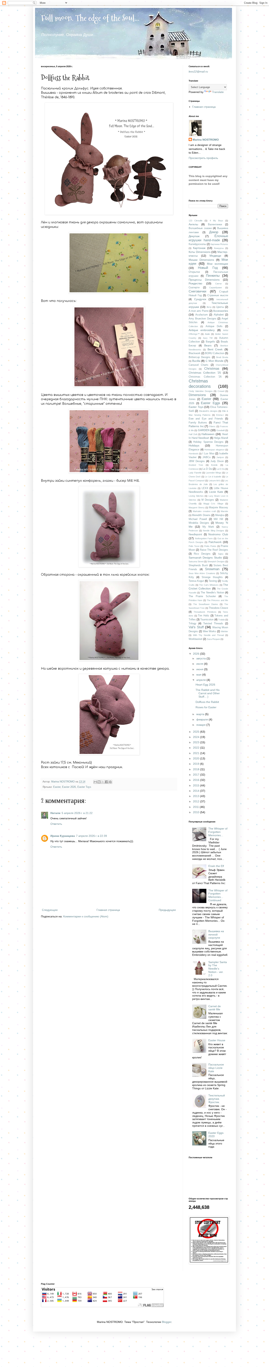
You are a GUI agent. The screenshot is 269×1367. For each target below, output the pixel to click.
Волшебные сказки (200, 228)
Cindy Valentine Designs (201, 391)
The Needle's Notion (212, 592)
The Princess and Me (217, 600)
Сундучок (200, 299)
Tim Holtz (203, 615)
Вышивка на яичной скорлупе (216, 934)
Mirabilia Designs (199, 523)
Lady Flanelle (195, 472)
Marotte (224, 511)
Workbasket (195, 639)
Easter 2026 (69, 787)
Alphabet (219, 314)
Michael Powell (198, 519)
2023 (196, 742)
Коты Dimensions (200, 251)
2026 (196, 653)
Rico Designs (202, 553)
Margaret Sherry (197, 507)
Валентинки (215, 224)
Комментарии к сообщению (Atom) (85, 916)
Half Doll (193, 434)
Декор (213, 232)
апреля (201, 679)
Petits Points (210, 546)
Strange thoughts (212, 577)
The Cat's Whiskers (209, 585)
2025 (196, 731)
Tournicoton (206, 619)
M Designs (207, 499)
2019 (196, 763)
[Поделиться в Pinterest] (110, 782)
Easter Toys (84, 787)
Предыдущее (167, 909)
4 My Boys (216, 220)
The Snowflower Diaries (205, 604)
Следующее (50, 909)
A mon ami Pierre (199, 311)
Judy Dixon (217, 461)
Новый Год (208, 268)
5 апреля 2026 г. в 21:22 (77, 813)
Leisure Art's (215, 480)
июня (200, 669)
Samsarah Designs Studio (205, 557)
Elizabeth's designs (208, 411)
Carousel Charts (198, 365)
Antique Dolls (214, 326)
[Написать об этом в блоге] (99, 782)
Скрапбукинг (215, 287)
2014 (196, 790)
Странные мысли (217, 295)
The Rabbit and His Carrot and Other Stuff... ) (208, 693)
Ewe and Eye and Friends (206, 418)
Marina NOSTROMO (206, 139)
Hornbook (193, 453)
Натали (55, 813)
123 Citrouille (195, 220)
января (201, 724)
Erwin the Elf (216, 866)
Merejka (219, 515)
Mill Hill (218, 519)
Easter (56, 787)
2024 (196, 737)
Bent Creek (215, 349)
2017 (196, 774)
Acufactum (201, 314)
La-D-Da (220, 469)
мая (199, 674)
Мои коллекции (217, 263)
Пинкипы (213, 275)
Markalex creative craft (204, 511)
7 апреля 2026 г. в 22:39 (91, 835)
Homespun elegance (214, 449)
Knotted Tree (196, 465)
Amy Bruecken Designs (202, 318)
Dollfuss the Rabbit (207, 701)
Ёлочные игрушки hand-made (208, 238)
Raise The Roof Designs (214, 549)
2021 (196, 753)
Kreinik (214, 465)
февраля (202, 719)
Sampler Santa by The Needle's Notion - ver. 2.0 (217, 969)
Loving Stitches (196, 496)
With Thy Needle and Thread (208, 635)
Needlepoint (195, 534)
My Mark (208, 526)
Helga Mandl (221, 438)
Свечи (218, 283)
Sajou (220, 554)
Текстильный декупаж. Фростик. (216, 1099)
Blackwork (194, 353)
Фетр (209, 307)
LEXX (205, 488)
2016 (196, 779)
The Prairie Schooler (202, 596)
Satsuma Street (196, 561)
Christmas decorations (200, 384)
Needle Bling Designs (213, 530)
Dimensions (197, 395)
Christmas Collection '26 (205, 376)
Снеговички (197, 291)
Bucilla (196, 360)
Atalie (207, 334)
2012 (196, 801)
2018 (196, 769)
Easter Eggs (210, 403)
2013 (196, 796)
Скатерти (194, 287)
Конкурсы (219, 248)
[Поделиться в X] (103, 782)
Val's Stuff (196, 627)
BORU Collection (214, 353)
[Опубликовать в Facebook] (107, 782)
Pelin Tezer (194, 546)
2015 (196, 785)
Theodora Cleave (218, 608)
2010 (196, 812)
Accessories (220, 310)
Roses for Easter (206, 707)
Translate (218, 92)
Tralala (221, 619)
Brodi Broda (222, 357)
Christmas (211, 368)
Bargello (210, 341)
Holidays (194, 445)
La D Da (207, 469)
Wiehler (224, 631)
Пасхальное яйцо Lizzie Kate (216, 1068)
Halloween (207, 434)
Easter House (216, 1040)
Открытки (194, 272)
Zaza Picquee (213, 639)
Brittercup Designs (199, 357)
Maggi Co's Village (213, 503)
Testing (213, 581)
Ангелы (193, 224)
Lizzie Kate (216, 491)
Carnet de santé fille (214, 1008)
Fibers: (212, 426)
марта (200, 714)
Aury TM (208, 338)
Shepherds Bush (198, 565)
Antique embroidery (202, 330)
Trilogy (192, 623)
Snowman (212, 569)
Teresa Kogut (196, 581)
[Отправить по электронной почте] (95, 782)
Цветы (220, 307)
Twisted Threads (213, 623)
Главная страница (108, 909)
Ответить (56, 823)
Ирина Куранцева (62, 835)
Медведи (215, 255)
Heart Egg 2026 (205, 684)
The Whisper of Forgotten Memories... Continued (217, 895)
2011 (196, 806)
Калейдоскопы (197, 244)
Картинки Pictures (219, 244)
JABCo (206, 457)
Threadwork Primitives (205, 612)
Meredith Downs (201, 515)
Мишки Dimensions (201, 259)
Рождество (195, 283)
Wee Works (209, 631)
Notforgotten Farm (204, 538)
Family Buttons (198, 422)
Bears (207, 345)
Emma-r (220, 415)
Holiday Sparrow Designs (208, 442)
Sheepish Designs (216, 561)
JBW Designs (197, 461)
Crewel (221, 391)
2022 (196, 747)
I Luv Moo (208, 453)
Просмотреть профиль (203, 158)
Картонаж (199, 248)
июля (200, 663)
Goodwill (220, 430)
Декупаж (194, 236)
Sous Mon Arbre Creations (202, 573)
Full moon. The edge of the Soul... (90, 18)
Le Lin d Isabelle (213, 476)
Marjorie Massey (218, 507)
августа (201, 658)
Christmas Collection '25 (205, 372)
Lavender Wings (214, 472)
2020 (196, 758)
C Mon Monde (215, 360)
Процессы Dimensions (204, 279)
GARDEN (204, 430)
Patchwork (215, 542)
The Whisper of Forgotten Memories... (217, 832)
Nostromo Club (218, 534)
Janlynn (220, 457)
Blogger (166, 1321)
